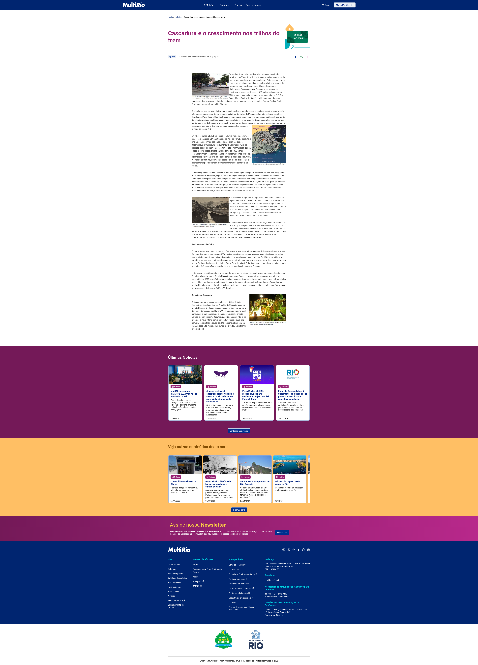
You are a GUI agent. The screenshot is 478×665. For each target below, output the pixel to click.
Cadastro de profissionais (240, 598)
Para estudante (174, 587)
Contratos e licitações (238, 593)
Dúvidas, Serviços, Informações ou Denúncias (282, 603)
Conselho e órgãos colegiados (242, 574)
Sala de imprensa (175, 573)
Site (170, 559)
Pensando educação (177, 600)
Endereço (269, 559)
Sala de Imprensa (254, 5)
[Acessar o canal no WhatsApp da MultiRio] (303, 550)
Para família (173, 591)
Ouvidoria (270, 575)
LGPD (231, 602)
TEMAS (196, 586)
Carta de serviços (236, 565)
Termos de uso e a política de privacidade (241, 608)
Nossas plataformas (203, 559)
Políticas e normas (237, 579)
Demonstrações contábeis (240, 588)
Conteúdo (224, 5)
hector (196, 577)
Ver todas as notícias (239, 431)
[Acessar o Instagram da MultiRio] (288, 550)
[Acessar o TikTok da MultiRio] (293, 550)
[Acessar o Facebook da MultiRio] (298, 550)
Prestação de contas (238, 584)
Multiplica (197, 581)
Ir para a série (239, 510)
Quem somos (174, 564)
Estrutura (172, 569)
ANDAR (196, 565)
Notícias (239, 5)
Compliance (234, 569)
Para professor (174, 582)
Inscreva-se (282, 532)
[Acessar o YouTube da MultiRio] (283, 550)
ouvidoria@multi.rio (273, 580)
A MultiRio (209, 5)
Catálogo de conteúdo (177, 578)
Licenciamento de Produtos (176, 606)
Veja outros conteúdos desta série (198, 446)
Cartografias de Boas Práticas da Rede (207, 570)
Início (170, 17)
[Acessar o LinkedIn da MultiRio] (308, 550)
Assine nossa (198, 525)
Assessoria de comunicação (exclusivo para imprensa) (287, 588)
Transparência (236, 559)
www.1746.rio (277, 615)
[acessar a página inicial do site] (133, 5)
